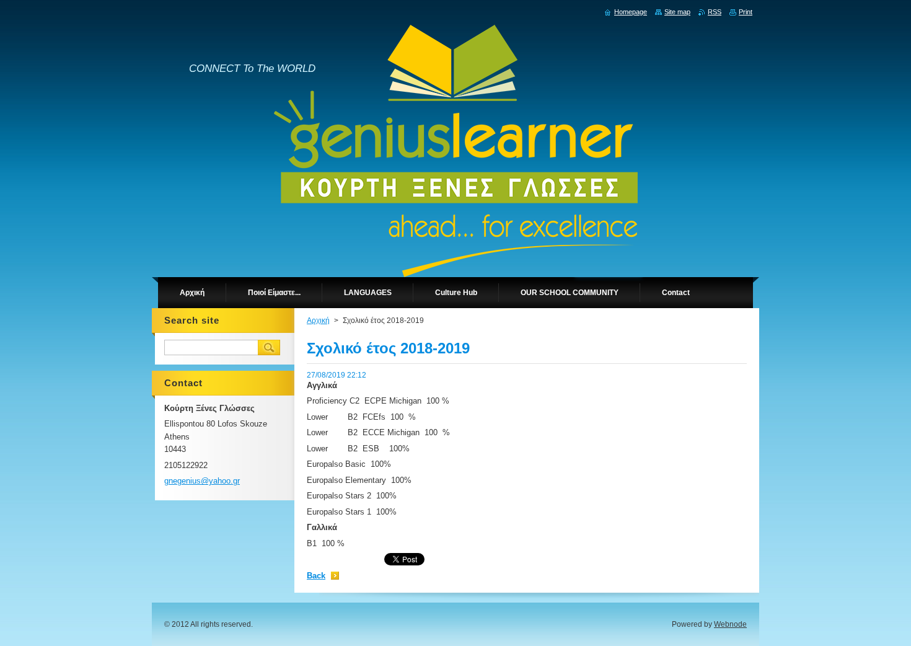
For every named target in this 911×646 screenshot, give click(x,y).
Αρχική (318, 320)
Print (745, 11)
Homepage (630, 11)
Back (316, 575)
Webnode (730, 624)
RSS (714, 11)
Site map (677, 11)
